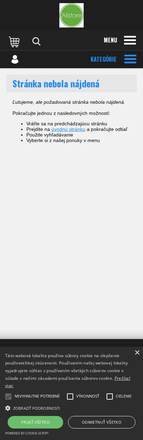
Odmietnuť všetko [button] (101, 422)
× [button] (137, 352)
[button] (71, 407)
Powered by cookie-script (27, 433)
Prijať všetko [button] (35, 422)
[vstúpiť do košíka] (15, 41)
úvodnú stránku (68, 129)
